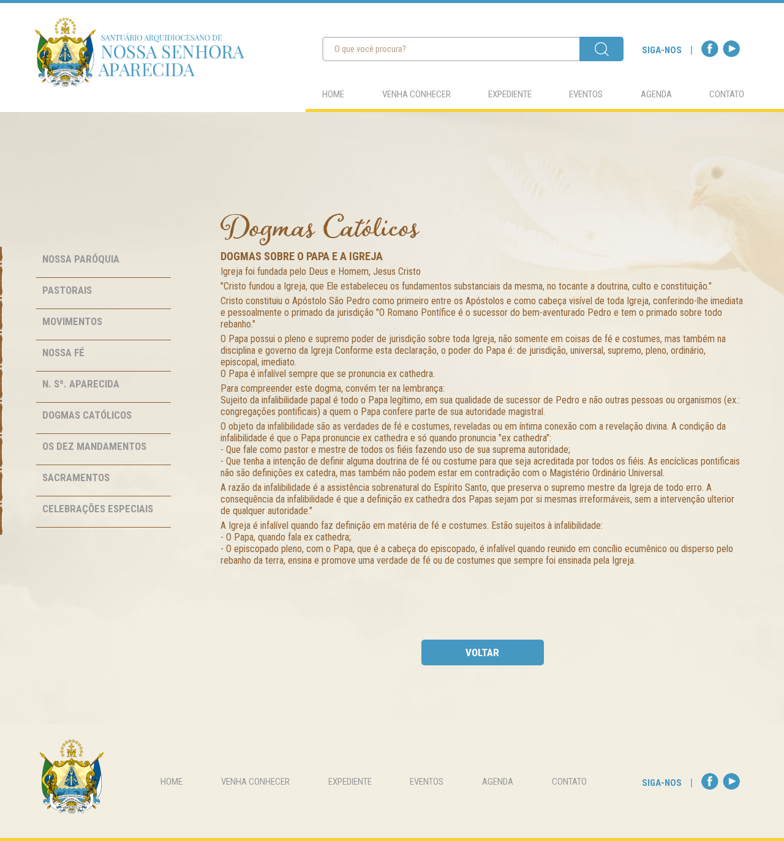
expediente (510, 94)
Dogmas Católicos (87, 415)
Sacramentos (76, 477)
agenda (656, 94)
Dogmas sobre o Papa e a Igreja (302, 256)
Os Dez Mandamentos (94, 446)
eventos (586, 94)
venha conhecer (416, 94)
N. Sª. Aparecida (80, 384)
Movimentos (72, 321)
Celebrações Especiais (97, 509)
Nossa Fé (63, 352)
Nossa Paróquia (80, 259)
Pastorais (67, 290)
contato (726, 94)
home (333, 94)
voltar (482, 652)
